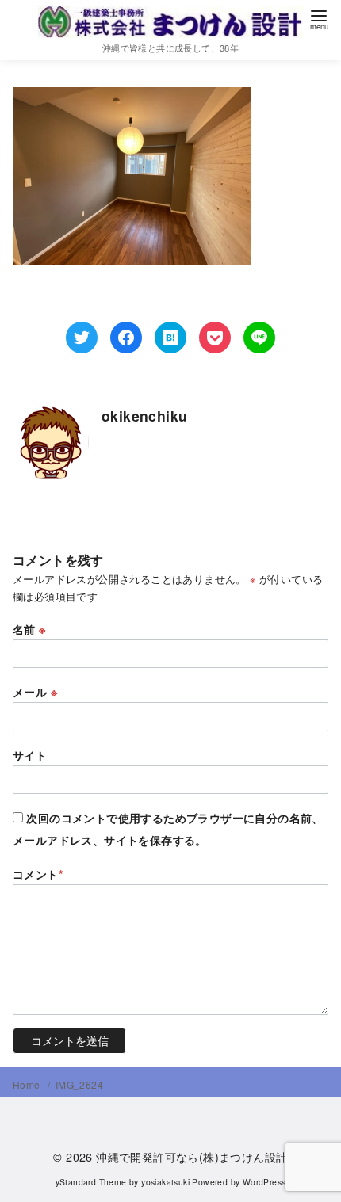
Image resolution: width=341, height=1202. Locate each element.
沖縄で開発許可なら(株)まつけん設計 (191, 1156)
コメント (38, 874)
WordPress (264, 1182)
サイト (30, 755)
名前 (29, 629)
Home (28, 1084)
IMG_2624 (79, 1084)
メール (35, 692)
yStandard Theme (91, 1182)
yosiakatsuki (165, 1182)
